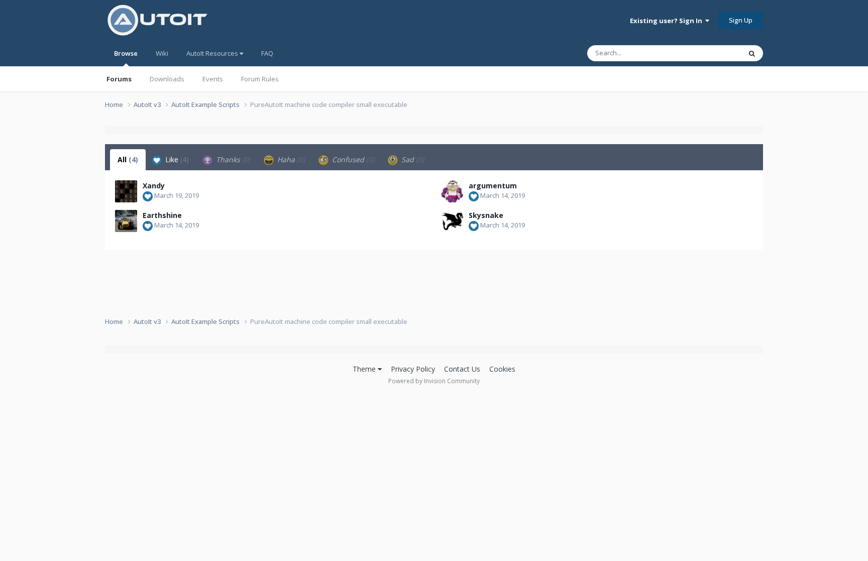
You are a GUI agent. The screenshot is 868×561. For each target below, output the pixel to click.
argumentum (493, 185)
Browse (126, 53)
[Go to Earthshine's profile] (126, 221)
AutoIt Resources (213, 53)
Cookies (502, 369)
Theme (365, 369)
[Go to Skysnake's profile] (452, 221)
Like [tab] (176, 159)
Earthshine (162, 215)
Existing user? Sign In (667, 20)
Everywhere (711, 53)
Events (212, 78)
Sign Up (740, 20)
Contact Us (462, 369)
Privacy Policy (413, 369)
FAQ (267, 53)
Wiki (162, 53)
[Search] (752, 53)
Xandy (154, 185)
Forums (119, 78)
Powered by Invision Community (434, 381)
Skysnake (486, 215)
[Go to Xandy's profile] (126, 191)
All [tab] (128, 159)
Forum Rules (260, 78)
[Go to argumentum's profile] (452, 191)
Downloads (167, 78)
